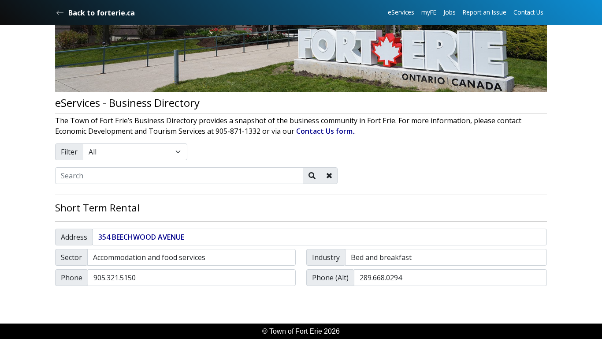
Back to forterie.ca (101, 13)
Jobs (449, 12)
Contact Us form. (325, 131)
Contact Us (528, 12)
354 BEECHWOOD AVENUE (141, 237)
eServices (401, 12)
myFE (428, 12)
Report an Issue (484, 12)
